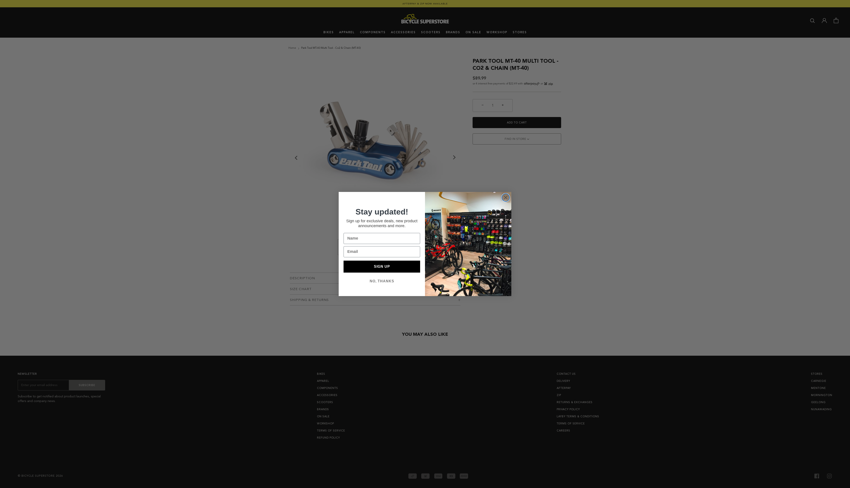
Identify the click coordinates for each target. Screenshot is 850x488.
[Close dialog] (506, 197)
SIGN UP (382, 266)
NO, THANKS (382, 281)
